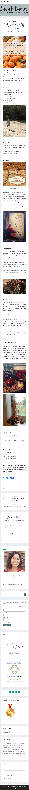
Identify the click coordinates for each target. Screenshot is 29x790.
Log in (5, 769)
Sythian (19, 266)
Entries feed (7, 772)
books (10, 489)
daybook (6, 487)
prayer (24, 489)
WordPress (19, 786)
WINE (11, 153)
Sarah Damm (5, 2)
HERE (21, 584)
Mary (21, 489)
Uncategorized (12, 487)
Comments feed (8, 775)
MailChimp (11, 622)
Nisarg (14, 788)
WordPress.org (7, 778)
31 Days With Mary (14, 188)
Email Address (7, 608)
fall (18, 489)
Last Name (6, 617)
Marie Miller (14, 274)
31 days (6, 489)
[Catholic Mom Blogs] (10, 711)
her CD (17, 276)
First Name (6, 612)
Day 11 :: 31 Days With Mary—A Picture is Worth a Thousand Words (14, 498)
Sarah (21, 31)
